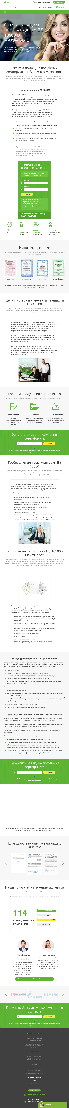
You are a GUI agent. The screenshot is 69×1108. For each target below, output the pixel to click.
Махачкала (9, 2)
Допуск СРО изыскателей (34, 1058)
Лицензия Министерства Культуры (34, 1073)
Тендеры (34, 1080)
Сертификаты (34, 1084)
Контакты (50, 7)
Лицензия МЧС (34, 1069)
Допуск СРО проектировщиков (34, 1056)
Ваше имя (26, 180)
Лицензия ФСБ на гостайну (34, 1070)
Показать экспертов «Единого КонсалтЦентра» (34, 979)
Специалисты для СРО (34, 1061)
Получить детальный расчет (36, 1095)
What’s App (62, 7)
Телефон (26, 186)
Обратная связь (58, 2)
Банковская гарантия (34, 1077)
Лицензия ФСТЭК (34, 1072)
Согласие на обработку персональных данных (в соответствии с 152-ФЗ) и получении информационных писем (34, 451)
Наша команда (42, 7)
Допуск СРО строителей (34, 1055)
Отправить (26, 194)
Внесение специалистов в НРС (34, 1059)
